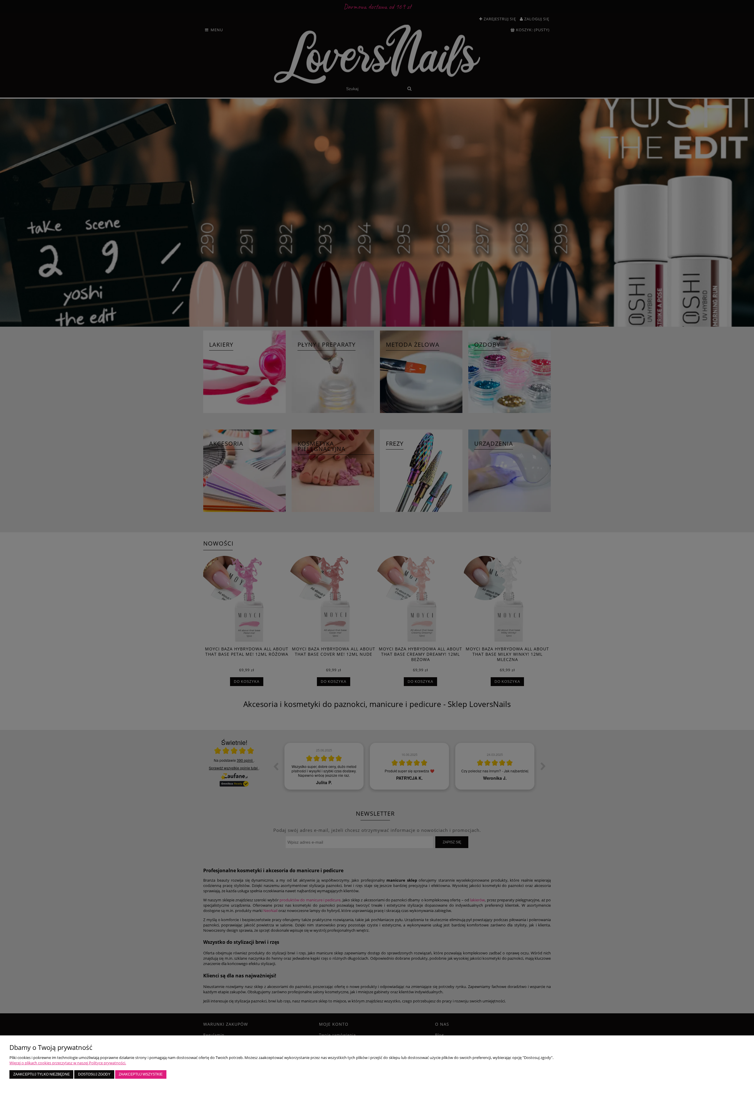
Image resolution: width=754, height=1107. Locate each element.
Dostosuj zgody (94, 1074)
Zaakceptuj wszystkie (141, 1074)
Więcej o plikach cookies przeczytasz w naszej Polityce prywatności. (67, 1062)
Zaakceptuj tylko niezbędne (41, 1074)
